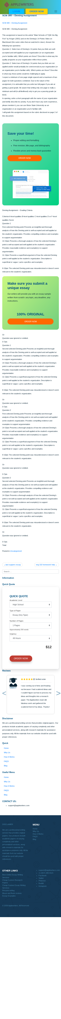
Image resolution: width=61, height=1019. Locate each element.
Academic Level (16, 600)
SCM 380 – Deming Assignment (14, 23)
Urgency (13, 634)
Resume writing (8, 890)
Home (6, 748)
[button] (3, 694)
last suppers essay (13, 565)
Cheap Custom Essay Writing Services (14, 886)
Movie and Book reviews (12, 893)
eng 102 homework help (45, 565)
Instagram (43, 886)
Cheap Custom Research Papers (12, 881)
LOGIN (16, 11)
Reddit (41, 883)
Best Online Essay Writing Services (12, 876)
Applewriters (13, 906)
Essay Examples (9, 896)
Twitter (41, 878)
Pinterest (42, 881)
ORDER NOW (36, 11)
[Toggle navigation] (56, 11)
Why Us (7, 752)
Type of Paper (15, 611)
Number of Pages (16, 621)
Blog (5, 766)
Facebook (43, 875)
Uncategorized (16, 551)
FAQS (6, 761)
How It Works (9, 757)
